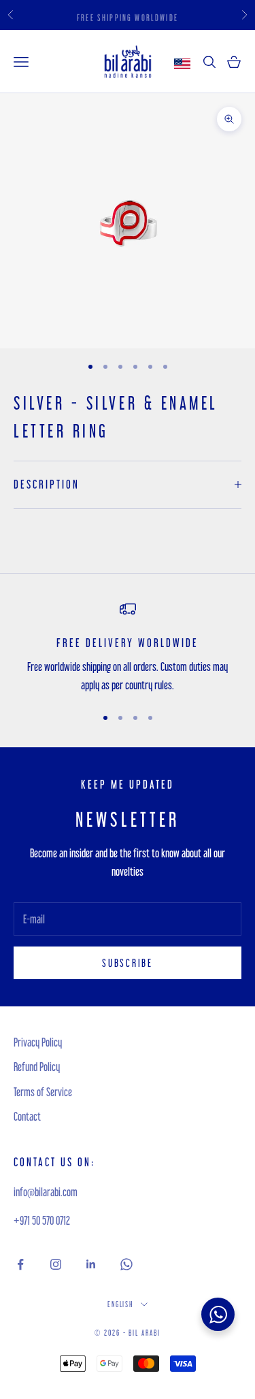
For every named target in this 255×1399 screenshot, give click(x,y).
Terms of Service (43, 1091)
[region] (127, 647)
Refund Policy (37, 1066)
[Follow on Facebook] (20, 1264)
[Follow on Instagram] (56, 1264)
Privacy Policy (38, 1042)
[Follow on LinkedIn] (91, 1264)
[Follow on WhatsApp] (126, 1264)
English (121, 1304)
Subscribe (127, 963)
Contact (27, 1116)
